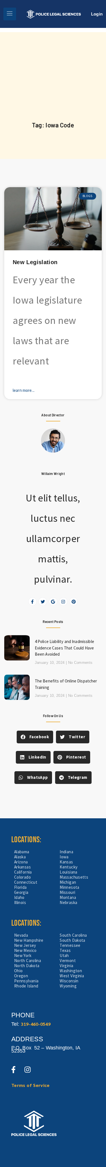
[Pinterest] (73, 601)
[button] (35, 737)
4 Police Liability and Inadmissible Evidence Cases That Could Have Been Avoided (64, 648)
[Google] (53, 601)
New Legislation (35, 262)
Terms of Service (30, 1085)
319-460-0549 (36, 1024)
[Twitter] (42, 601)
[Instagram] (63, 601)
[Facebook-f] (32, 601)
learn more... (23, 390)
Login (97, 14)
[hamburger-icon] (9, 14)
